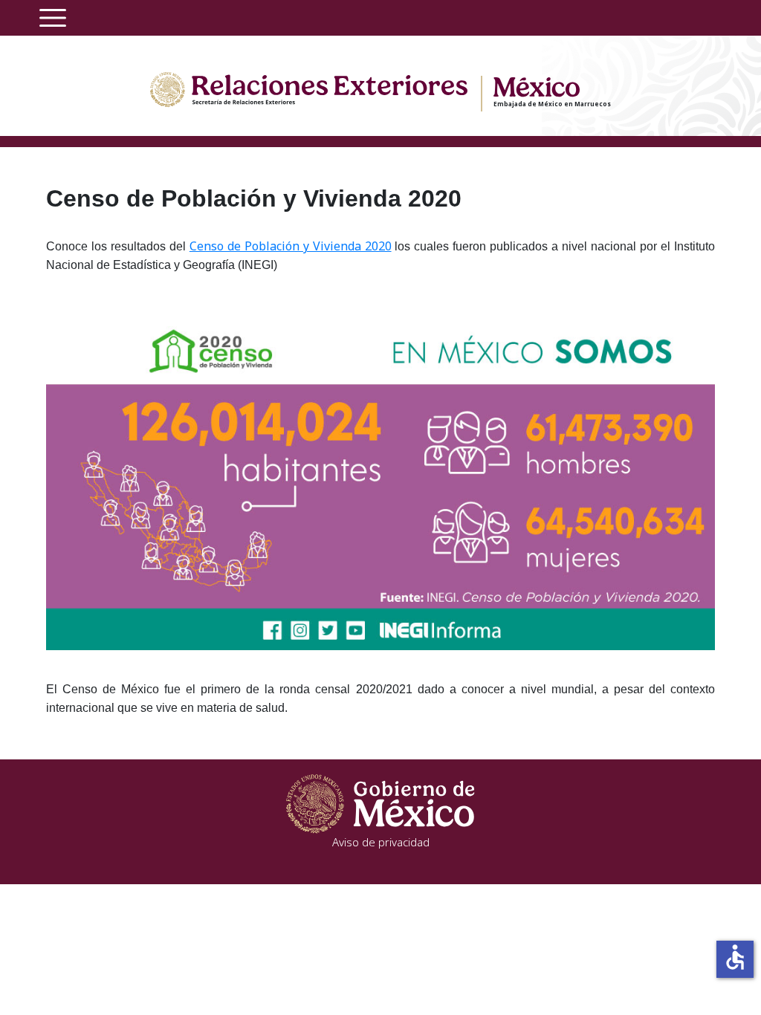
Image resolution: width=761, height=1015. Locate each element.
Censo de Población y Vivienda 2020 (291, 246)
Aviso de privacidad (381, 841)
